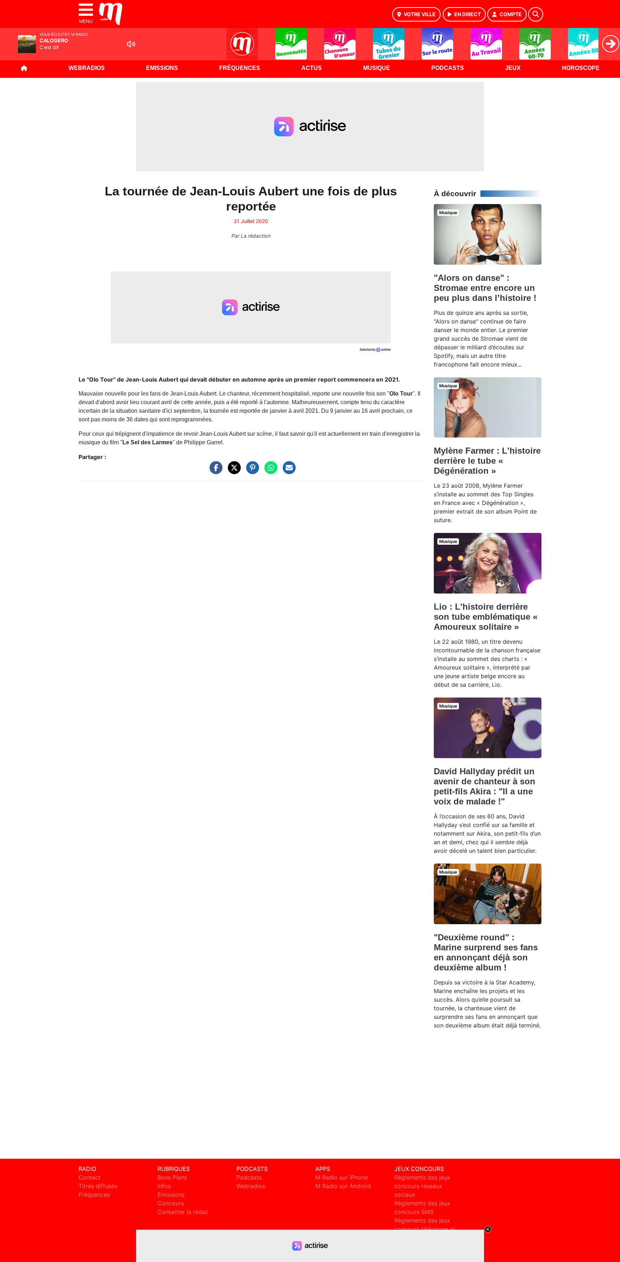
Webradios (87, 68)
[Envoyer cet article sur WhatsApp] (269, 471)
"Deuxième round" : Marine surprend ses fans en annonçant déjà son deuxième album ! (486, 952)
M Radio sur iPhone (341, 1177)
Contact (89, 1177)
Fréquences (239, 68)
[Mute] (131, 44)
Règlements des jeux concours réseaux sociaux (422, 1186)
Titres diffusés (98, 1186)
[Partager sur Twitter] (232, 471)
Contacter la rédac (183, 1211)
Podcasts (447, 68)
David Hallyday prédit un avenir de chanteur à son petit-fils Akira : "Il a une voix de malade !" (484, 786)
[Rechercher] (535, 14)
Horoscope (581, 68)
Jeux (513, 68)
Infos (164, 1186)
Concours (171, 1203)
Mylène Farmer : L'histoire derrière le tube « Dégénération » (487, 461)
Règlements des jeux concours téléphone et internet (424, 1229)
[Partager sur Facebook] (214, 471)
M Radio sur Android (343, 1186)
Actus (311, 68)
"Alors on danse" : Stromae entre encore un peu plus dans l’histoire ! (485, 288)
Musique (376, 68)
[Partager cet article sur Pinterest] (251, 471)
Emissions (162, 68)
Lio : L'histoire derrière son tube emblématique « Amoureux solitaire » (485, 617)
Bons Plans (172, 1177)
